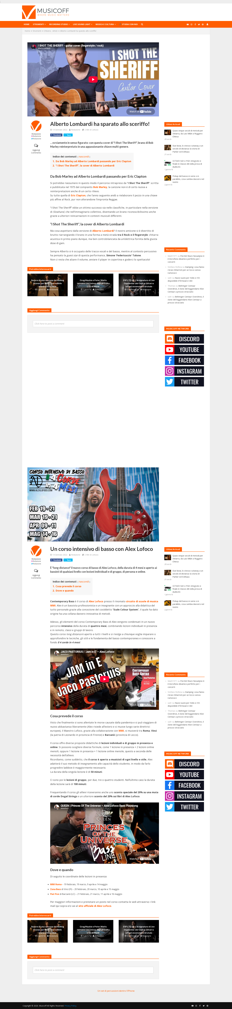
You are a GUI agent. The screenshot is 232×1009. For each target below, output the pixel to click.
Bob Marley (100, 187)
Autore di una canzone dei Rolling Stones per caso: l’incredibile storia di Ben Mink (47, 283)
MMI (121, 730)
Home (26, 24)
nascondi (84, 156)
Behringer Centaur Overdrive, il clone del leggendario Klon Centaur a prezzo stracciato (186, 288)
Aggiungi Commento (36, 151)
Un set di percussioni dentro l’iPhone (116, 990)
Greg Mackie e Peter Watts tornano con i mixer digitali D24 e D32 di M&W (93, 283)
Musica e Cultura (105, 24)
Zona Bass (55, 889)
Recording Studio (58, 24)
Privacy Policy (70, 1005)
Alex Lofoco (96, 601)
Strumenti (38, 24)
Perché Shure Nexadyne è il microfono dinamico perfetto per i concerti (186, 259)
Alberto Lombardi (103, 230)
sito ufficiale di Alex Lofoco (95, 905)
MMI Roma (56, 884)
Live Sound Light (81, 24)
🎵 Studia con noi (128, 24)
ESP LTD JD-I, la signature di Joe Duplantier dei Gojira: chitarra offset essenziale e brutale (139, 283)
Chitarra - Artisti (50, 31)
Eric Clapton (78, 195)
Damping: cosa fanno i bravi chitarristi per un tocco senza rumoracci (186, 270)
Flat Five (54, 894)
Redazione (36, 134)
